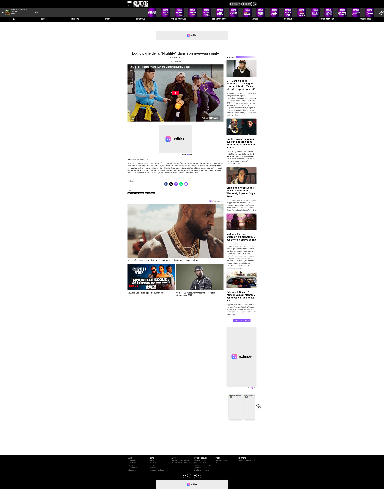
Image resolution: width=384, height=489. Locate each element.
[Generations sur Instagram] (200, 475)
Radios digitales (178, 19)
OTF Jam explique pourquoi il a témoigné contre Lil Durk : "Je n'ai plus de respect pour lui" (240, 84)
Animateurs (132, 463)
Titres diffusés (327, 19)
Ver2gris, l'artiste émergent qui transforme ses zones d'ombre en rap (241, 237)
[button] (236, 406)
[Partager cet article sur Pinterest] (175, 185)
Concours (289, 19)
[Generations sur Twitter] (189, 475)
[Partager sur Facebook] (165, 185)
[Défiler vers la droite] (258, 406)
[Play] (3, 12)
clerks (153, 193)
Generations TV (219, 19)
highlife (147, 193)
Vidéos (255, 19)
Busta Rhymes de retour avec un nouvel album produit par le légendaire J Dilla (240, 143)
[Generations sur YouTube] (195, 475)
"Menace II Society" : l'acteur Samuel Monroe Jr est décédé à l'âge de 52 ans (241, 296)
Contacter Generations (246, 460)
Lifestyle (140, 19)
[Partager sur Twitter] (170, 185)
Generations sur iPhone (180, 460)
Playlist (130, 465)
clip (129, 193)
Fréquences (365, 19)
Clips (217, 463)
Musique (75, 19)
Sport (107, 19)
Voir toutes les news (241, 321)
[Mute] (36, 12)
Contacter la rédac (157, 470)
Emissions (131, 460)
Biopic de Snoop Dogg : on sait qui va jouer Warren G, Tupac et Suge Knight (240, 192)
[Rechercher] (255, 4)
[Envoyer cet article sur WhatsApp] (180, 185)
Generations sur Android (181, 463)
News (43, 19)
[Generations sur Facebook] (184, 475)
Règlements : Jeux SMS (202, 465)
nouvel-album (140, 193)
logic (133, 193)
